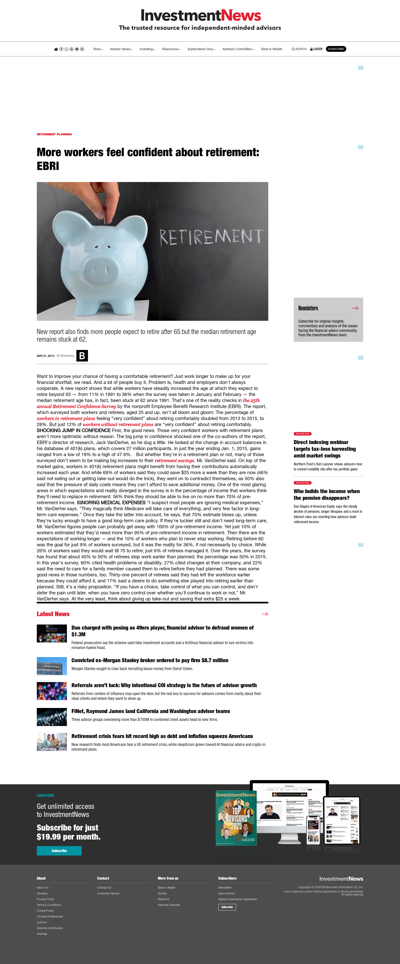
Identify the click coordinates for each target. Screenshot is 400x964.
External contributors (50, 928)
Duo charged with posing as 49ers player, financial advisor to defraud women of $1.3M (163, 631)
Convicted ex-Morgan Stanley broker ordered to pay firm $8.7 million (150, 660)
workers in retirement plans (66, 418)
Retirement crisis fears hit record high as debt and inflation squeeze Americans (162, 736)
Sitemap (42, 934)
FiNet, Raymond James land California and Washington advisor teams (151, 711)
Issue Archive (226, 893)
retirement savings (174, 460)
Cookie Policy (45, 910)
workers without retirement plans (118, 424)
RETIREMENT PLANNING (54, 134)
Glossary (42, 893)
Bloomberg (67, 355)
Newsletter (224, 887)
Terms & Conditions (49, 905)
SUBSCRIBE (336, 49)
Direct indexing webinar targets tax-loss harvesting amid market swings (325, 449)
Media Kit (163, 899)
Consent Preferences (50, 916)
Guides (162, 893)
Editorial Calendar (169, 905)
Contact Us (104, 887)
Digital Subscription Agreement (237, 899)
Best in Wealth (271, 49)
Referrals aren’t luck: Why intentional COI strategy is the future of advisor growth (164, 685)
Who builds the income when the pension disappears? (327, 494)
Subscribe (59, 851)
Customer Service (108, 893)
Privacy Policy (45, 899)
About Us (43, 887)
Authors (42, 922)
